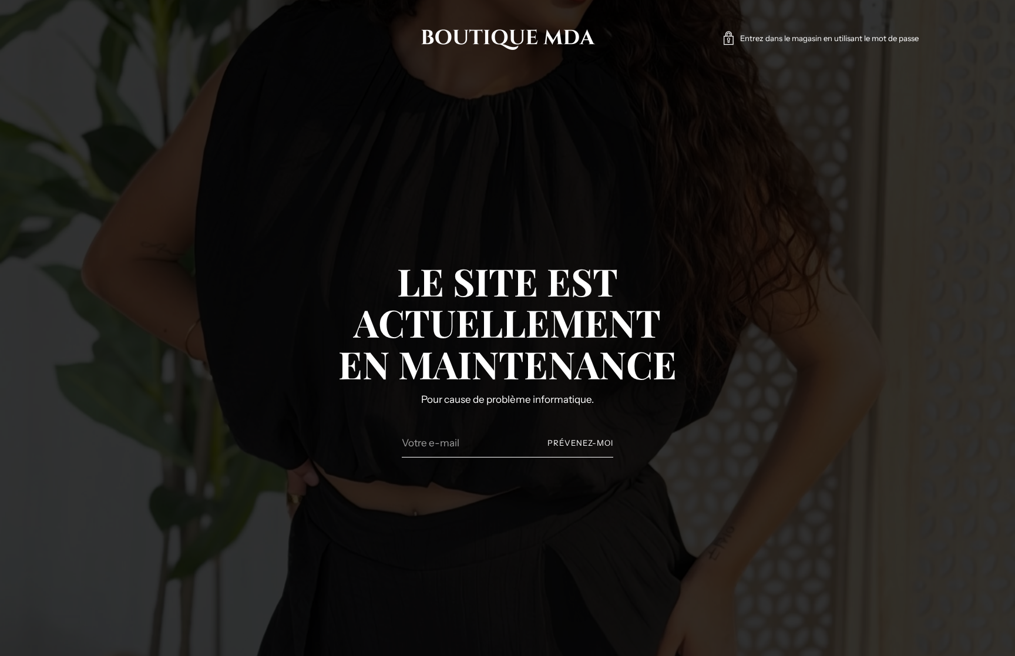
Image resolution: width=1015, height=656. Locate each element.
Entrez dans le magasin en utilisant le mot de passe (829, 38)
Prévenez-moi (580, 443)
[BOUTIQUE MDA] (507, 38)
